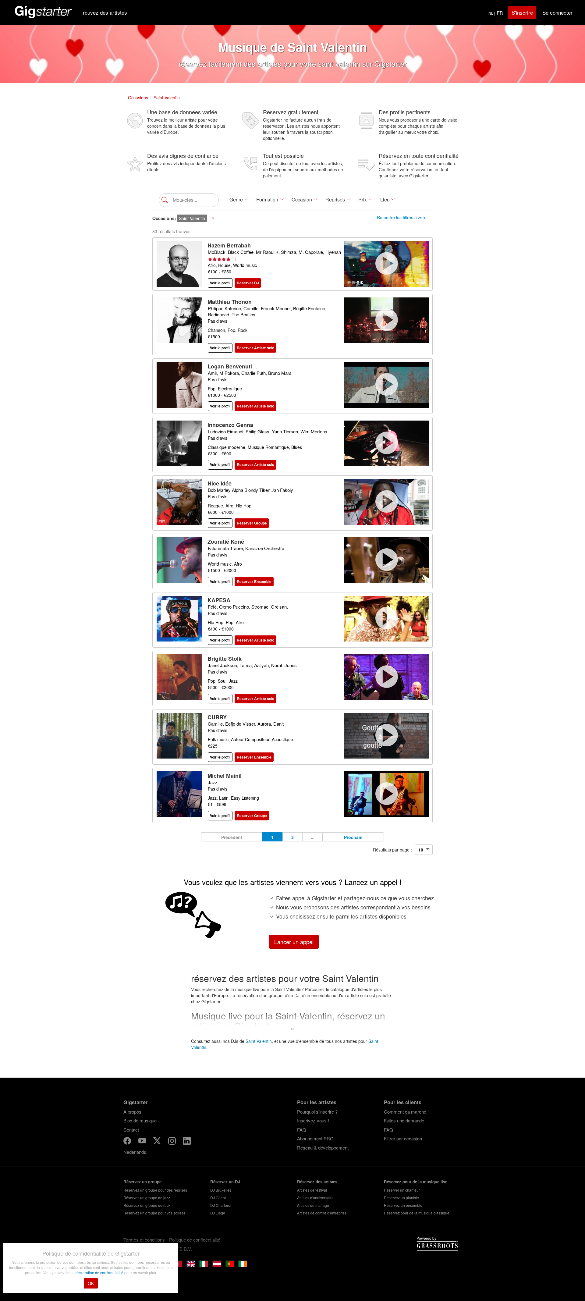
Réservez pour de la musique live (415, 1182)
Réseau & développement (323, 1147)
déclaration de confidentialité (100, 1272)
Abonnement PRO (315, 1138)
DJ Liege (217, 1212)
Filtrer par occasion (403, 1138)
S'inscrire (522, 12)
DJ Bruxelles (220, 1190)
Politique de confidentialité (194, 1239)
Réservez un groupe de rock (146, 1205)
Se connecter (557, 12)
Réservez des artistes (317, 1182)
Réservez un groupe (142, 1182)
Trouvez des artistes (103, 12)
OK (91, 1283)
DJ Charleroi (220, 1205)
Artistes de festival (312, 1190)
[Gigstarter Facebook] (127, 1142)
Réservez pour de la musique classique (416, 1212)
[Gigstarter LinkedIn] (187, 1142)
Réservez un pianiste (401, 1197)
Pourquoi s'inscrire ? (317, 1111)
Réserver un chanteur (402, 1190)
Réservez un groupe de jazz (146, 1197)
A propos (132, 1111)
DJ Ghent (218, 1197)
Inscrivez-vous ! (313, 1120)
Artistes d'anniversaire (315, 1197)
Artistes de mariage (313, 1205)
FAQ (301, 1129)
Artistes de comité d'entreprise (322, 1212)
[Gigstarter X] (157, 1142)
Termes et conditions (144, 1239)
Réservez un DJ (225, 1182)
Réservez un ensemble (403, 1205)
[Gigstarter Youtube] (142, 1142)
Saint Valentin (259, 1041)
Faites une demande (404, 1120)
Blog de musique (140, 1120)
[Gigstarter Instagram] (172, 1142)
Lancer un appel (294, 942)
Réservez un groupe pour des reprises (155, 1190)
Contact (131, 1129)
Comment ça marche (405, 1111)
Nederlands (134, 1152)
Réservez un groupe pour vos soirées (154, 1212)
